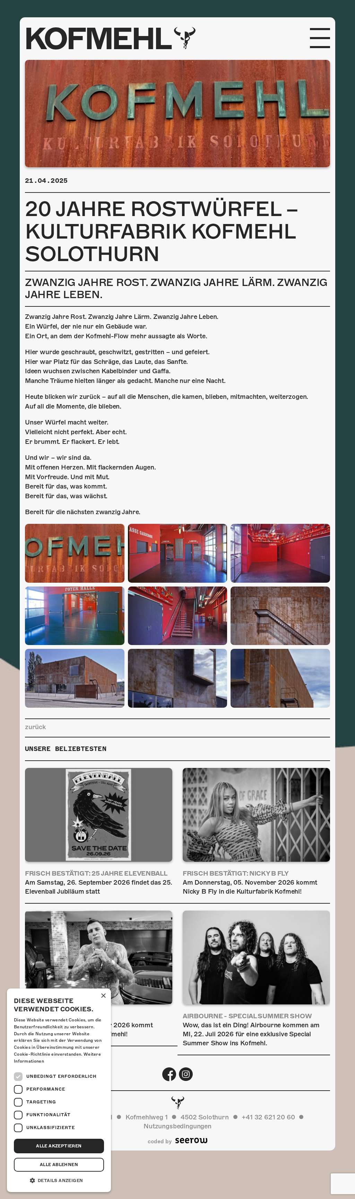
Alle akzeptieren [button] (58, 1146)
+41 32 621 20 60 (268, 1117)
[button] (59, 1180)
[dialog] (59, 1090)
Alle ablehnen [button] (59, 1164)
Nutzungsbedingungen (177, 1126)
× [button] (103, 996)
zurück (35, 727)
